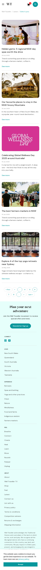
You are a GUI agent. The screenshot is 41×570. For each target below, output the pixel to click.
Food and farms (10, 412)
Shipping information (12, 525)
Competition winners (12, 516)
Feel (6, 490)
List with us (8, 503)
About (7, 477)
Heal (6, 444)
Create (7, 440)
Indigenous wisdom (12, 416)
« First (8, 290)
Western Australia (11, 370)
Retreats (7, 386)
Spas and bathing (11, 390)
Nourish (7, 457)
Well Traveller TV (10, 481)
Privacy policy (9, 507)
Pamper (7, 462)
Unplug (7, 466)
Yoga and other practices (14, 394)
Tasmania (8, 375)
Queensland (9, 357)
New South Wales (11, 353)
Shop (6, 486)
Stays (6, 399)
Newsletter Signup (20, 326)
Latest (7, 494)
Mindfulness (9, 407)
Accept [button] (20, 564)
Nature (7, 403)
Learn (6, 449)
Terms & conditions (12, 512)
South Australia (10, 362)
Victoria (7, 366)
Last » (30, 295)
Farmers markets (11, 420)
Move (6, 453)
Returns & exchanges (12, 520)
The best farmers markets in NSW (19, 211)
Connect (7, 436)
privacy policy (23, 559)
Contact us (8, 499)
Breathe (7, 431)
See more (6, 66)
